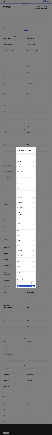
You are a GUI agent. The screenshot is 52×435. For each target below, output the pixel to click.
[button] (26, 286)
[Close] (34, 148)
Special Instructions (20, 272)
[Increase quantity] (34, 283)
